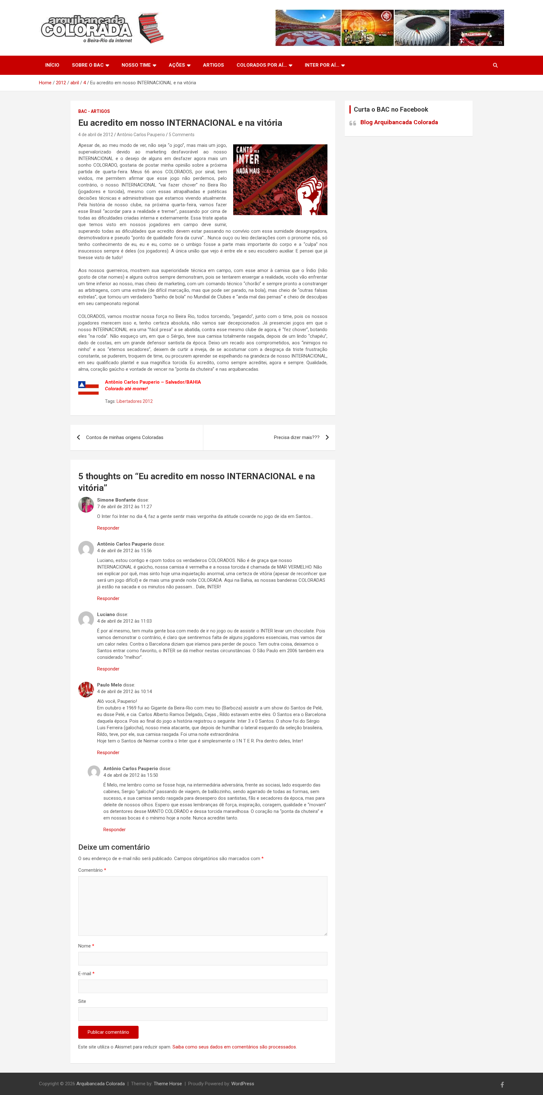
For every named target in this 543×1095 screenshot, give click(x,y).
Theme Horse (168, 1084)
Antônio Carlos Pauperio (141, 134)
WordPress (242, 1084)
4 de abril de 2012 (95, 134)
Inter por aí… (322, 65)
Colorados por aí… (262, 65)
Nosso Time (136, 65)
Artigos (213, 65)
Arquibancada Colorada (100, 1084)
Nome (86, 946)
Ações (177, 65)
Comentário (92, 870)
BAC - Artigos (94, 111)
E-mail (86, 973)
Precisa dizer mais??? (297, 437)
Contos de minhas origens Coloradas (124, 437)
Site (82, 1001)
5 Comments (182, 134)
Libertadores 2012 (135, 401)
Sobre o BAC (88, 65)
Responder (108, 528)
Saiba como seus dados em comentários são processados (234, 1047)
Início (52, 65)
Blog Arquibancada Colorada (399, 122)
